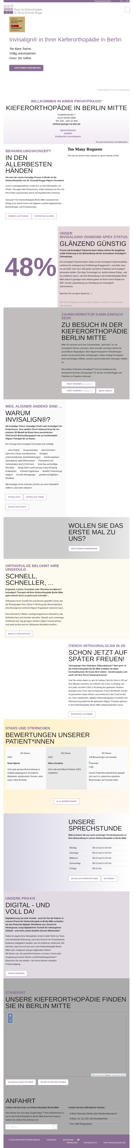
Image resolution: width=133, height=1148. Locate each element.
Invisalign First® (17, 507)
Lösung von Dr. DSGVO (118, 1075)
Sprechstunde (68, 130)
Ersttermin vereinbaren (27, 68)
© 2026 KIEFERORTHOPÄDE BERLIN (24, 1140)
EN (127, 1)
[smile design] (78, 1140)
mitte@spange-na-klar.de (66, 124)
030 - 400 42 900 (69, 121)
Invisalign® (14, 497)
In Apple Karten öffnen (53, 1082)
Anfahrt (67, 133)
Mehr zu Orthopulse (19, 634)
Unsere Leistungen (18, 216)
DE (121, 1)
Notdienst (109, 878)
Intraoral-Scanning (82, 714)
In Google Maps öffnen (20, 1082)
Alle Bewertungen (66, 801)
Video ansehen (79, 384)
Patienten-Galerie (44, 216)
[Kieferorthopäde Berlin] (17, 5)
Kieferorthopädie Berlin (102, 1)
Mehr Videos (105, 391)
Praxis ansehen (16, 973)
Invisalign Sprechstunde (84, 878)
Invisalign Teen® (35, 497)
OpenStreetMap (100, 1075)
